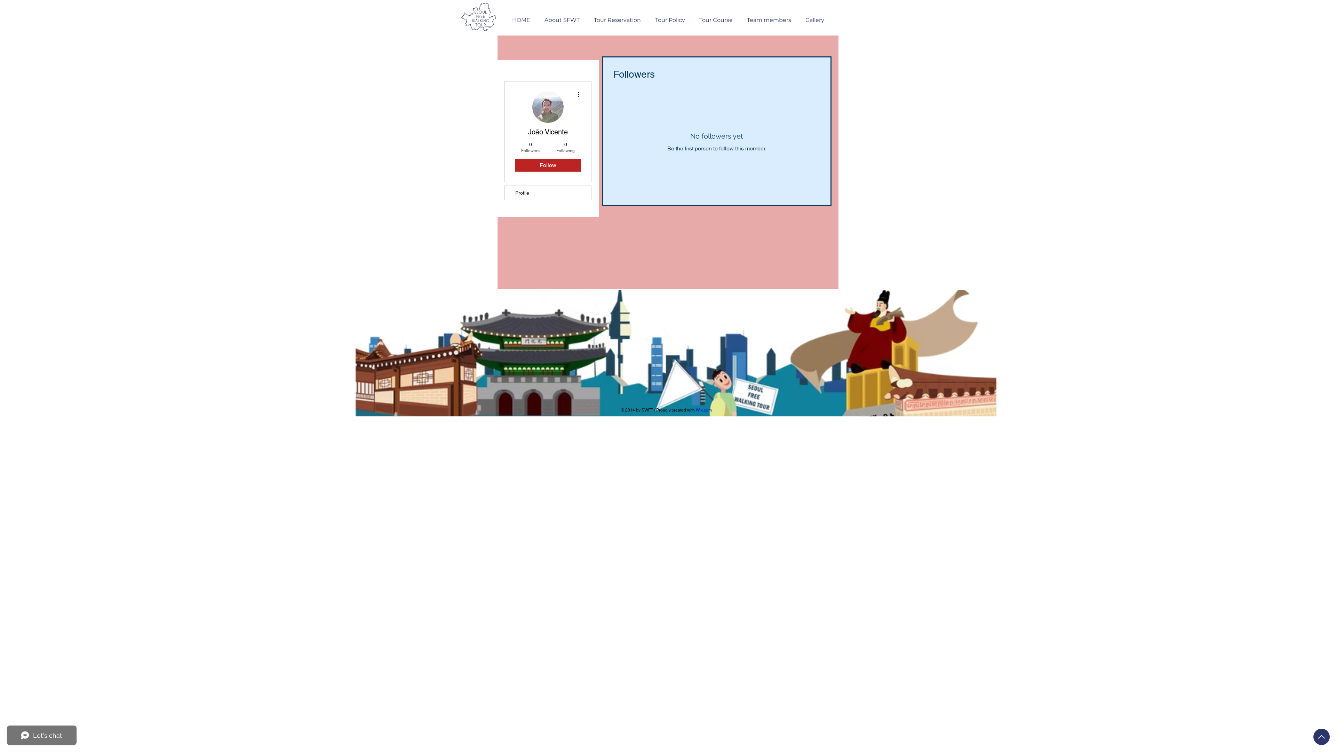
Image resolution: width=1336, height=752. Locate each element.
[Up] (1321, 737)
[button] (617, 17)
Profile (522, 193)
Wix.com (704, 410)
